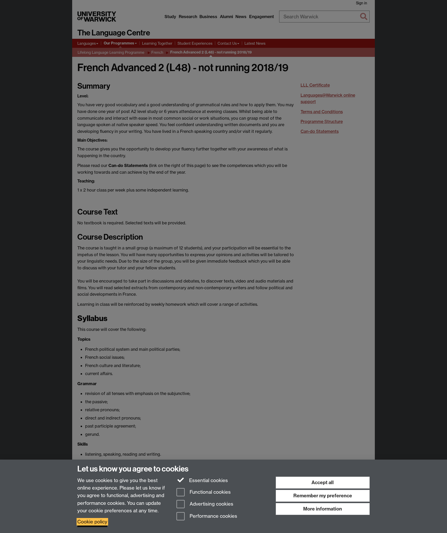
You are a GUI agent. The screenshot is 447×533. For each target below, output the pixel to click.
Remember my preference (322, 496)
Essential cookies (208, 480)
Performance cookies (212, 516)
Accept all (322, 482)
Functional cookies (209, 492)
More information (322, 509)
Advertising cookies (210, 504)
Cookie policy (92, 522)
